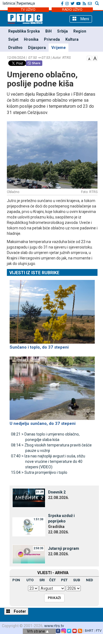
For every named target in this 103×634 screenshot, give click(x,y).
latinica (9, 3)
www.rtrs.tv (54, 626)
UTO (30, 580)
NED (89, 580)
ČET (52, 580)
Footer (19, 611)
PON (16, 580)
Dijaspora (37, 47)
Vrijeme (58, 47)
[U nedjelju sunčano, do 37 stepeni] (52, 386)
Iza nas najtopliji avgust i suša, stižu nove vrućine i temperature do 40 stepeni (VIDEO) (48, 461)
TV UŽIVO (28, 9)
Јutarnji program (63, 548)
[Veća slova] (95, 58)
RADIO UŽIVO (72, 9)
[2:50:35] (29, 554)
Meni (84, 18)
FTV (99, 631)
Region (79, 31)
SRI (42, 580)
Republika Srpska (24, 31)
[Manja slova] (89, 58)
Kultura (72, 39)
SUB (76, 580)
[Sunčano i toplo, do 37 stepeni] (52, 309)
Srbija (62, 31)
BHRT (89, 631)
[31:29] (29, 497)
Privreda (52, 39)
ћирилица (26, 3)
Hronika (31, 39)
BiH (48, 31)
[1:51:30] (29, 526)
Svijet (13, 39)
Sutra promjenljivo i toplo (39, 472)
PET (64, 580)
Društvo (15, 47)
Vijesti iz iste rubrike (34, 272)
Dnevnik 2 (57, 492)
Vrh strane (36, 631)
